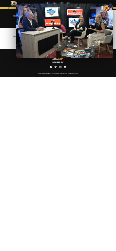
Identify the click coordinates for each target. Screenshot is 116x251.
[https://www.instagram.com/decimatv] (60, 67)
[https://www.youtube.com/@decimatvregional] (65, 67)
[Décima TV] (9, 9)
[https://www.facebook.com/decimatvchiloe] (51, 67)
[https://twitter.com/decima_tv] (55, 67)
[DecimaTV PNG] (13, 6)
